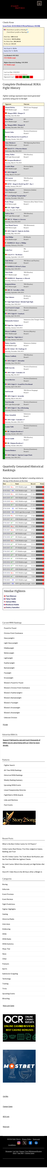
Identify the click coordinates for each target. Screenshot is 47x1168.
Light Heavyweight (11, 643)
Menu (39, 3)
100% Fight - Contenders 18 (16, 372)
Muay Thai (6, 949)
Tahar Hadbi (11, 599)
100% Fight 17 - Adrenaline (15, 361)
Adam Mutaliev (10, 190)
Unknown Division (10, 718)
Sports (4, 969)
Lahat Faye (8, 250)
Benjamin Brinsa (10, 284)
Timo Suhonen (9, 297)
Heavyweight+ (9, 638)
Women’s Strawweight (12, 708)
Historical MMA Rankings (13, 775)
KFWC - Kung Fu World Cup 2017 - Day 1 (20, 184)
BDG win (6, 1117)
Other (4, 959)
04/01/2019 (6, 498)
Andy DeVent (9, 260)
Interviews (6, 924)
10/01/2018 (6, 505)
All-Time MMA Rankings (13, 770)
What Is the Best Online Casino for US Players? (19, 844)
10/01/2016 (6, 533)
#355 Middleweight (10, 58)
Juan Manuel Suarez (11, 225)
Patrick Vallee (9, 132)
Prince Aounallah (10, 415)
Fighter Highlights (9, 909)
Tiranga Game (29, 1153)
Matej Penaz (9, 119)
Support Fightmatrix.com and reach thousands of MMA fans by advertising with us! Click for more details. (21, 742)
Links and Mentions (11, 800)
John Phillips (9, 237)
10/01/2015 (6, 548)
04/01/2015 (6, 555)
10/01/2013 (6, 576)
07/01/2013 (6, 580)
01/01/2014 (6, 573)
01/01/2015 (6, 558)
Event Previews (8, 894)
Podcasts (5, 964)
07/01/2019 (6, 494)
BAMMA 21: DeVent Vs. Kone (16, 266)
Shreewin (8, 1151)
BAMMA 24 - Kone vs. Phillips (16, 243)
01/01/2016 (6, 544)
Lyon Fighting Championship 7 (17, 196)
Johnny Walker (10, 154)
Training (5, 984)
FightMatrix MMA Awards (13, 795)
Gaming (5, 914)
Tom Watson (11, 596)
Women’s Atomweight (12, 713)
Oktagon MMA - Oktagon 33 (16, 113)
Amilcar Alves (9, 213)
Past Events (8, 805)
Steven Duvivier (10, 380)
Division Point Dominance (13, 633)
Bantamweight (9, 668)
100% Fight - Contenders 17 (16, 419)
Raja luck (6, 1127)
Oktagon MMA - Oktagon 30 (16, 125)
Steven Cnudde (9, 438)
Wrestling (6, 998)
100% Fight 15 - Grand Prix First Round (19, 384)
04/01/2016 (6, 540)
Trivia (4, 989)
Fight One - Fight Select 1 (15, 325)
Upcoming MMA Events (12, 785)
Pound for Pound (10, 628)
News (4, 954)
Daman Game (7, 1106)
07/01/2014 (6, 566)
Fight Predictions (8, 904)
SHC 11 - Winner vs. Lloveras (16, 219)
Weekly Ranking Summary (13, 780)
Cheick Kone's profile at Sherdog (16, 30)
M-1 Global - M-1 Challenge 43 (17, 349)
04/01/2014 (6, 569)
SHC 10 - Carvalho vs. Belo (15, 290)
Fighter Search (9, 765)
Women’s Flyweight (11, 703)
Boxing (5, 884)
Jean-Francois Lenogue (12, 308)
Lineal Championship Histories (15, 790)
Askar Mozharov (10, 143)
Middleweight (9, 648)
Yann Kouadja (9, 402)
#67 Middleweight (9, 65)
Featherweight (9, 663)
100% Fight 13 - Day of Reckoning (18, 408)
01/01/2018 (6, 515)
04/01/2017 (6, 526)
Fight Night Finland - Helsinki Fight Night (20, 302)
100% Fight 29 (12, 172)
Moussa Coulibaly (10, 331)
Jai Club (15, 1151)
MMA (4, 934)
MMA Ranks (6, 939)
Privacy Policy (26, 1139)
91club (5, 725)
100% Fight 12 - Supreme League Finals (19, 455)
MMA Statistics (8, 944)
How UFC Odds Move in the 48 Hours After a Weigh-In (22, 872)
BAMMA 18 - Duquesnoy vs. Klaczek (18, 278)
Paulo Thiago (9, 202)
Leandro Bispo (9, 166)
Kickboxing (6, 929)
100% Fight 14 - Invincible (15, 396)
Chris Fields (9, 272)
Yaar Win (20, 1153)
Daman (22, 1151)
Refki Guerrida (10, 368)
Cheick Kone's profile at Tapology (17, 32)
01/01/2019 (6, 501)
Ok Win (5, 1096)
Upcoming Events (8, 994)
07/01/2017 (6, 523)
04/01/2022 (6, 487)
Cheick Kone (8, 22)
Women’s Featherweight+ (13, 693)
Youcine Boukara (10, 450)
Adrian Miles (11, 602)
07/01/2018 (6, 508)
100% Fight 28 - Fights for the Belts (18, 231)
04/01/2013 (6, 583)
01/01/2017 (6, 530)
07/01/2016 (6, 537)
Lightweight (8, 658)
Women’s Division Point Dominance (17, 688)
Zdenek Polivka (22, 74)
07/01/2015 (6, 551)
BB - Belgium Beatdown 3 (15, 431)
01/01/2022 (6, 490)
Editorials (5, 889)
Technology (6, 979)
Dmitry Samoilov (10, 343)
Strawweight (8, 678)
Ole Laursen (9, 178)
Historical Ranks (8, 919)
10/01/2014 (6, 562)
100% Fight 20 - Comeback (15, 313)
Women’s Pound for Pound (13, 683)
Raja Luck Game (8, 1006)
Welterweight (9, 653)
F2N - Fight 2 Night (13, 207)
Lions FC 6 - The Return (14, 254)
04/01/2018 (6, 512)
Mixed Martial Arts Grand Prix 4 (17, 137)
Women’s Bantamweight (12, 698)
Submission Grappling (10, 974)
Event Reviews (7, 899)
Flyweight (7, 673)
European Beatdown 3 (14, 160)
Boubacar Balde (12, 604)
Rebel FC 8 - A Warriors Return (17, 148)
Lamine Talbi (9, 427)
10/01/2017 (6, 519)
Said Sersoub (9, 391)
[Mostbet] (19, 1082)
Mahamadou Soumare (12, 321)
